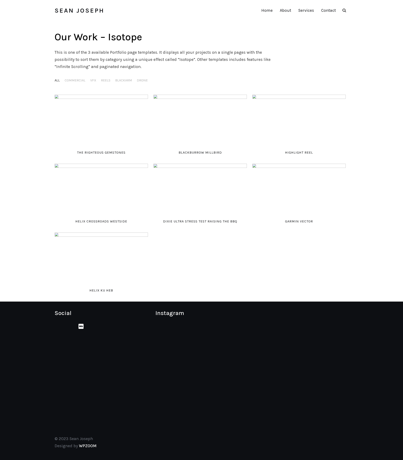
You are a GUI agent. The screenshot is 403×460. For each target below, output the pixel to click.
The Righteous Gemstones (101, 152)
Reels (105, 80)
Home (267, 10)
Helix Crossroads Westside (101, 221)
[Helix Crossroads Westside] (101, 190)
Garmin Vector (299, 221)
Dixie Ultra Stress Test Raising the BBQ (200, 221)
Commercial (75, 80)
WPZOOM (88, 445)
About (285, 10)
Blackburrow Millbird (200, 152)
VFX (93, 80)
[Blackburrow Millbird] (200, 121)
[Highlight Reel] (299, 121)
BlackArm (123, 80)
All (57, 80)
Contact (328, 10)
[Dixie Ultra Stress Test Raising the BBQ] (200, 190)
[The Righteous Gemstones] (101, 121)
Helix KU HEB (101, 290)
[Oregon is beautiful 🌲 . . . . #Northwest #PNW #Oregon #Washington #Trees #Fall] (232, 368)
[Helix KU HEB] (101, 259)
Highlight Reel (299, 152)
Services (306, 10)
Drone (142, 80)
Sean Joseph (79, 10)
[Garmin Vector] (299, 190)
